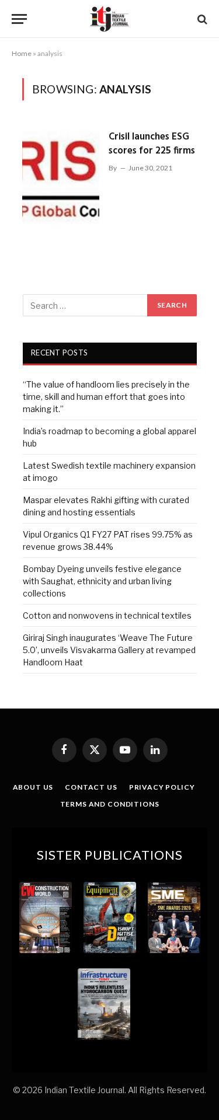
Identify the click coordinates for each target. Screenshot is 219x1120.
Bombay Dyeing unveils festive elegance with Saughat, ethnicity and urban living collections (102, 581)
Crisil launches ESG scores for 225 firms (152, 144)
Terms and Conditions (109, 804)
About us (33, 787)
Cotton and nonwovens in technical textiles (107, 615)
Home (22, 53)
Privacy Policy (162, 787)
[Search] (201, 19)
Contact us (91, 787)
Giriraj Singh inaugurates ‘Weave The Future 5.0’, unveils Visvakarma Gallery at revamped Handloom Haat (109, 650)
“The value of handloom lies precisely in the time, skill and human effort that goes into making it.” (106, 396)
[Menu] (19, 19)
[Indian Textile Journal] (109, 19)
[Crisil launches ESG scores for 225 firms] (60, 180)
